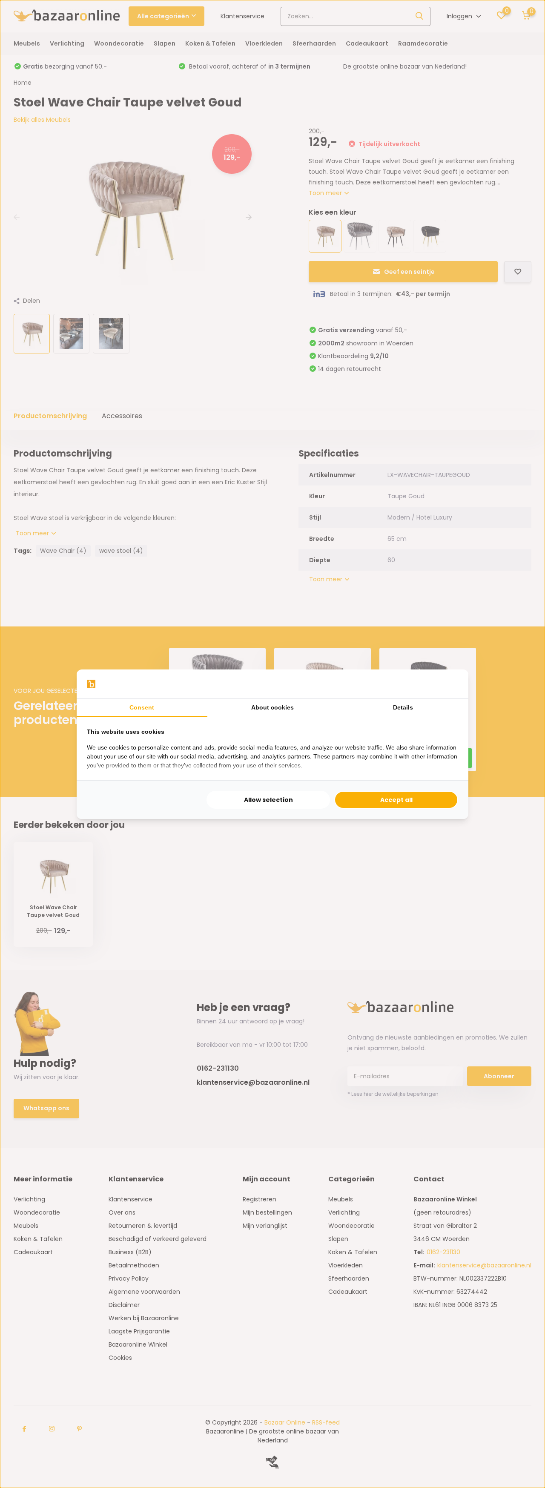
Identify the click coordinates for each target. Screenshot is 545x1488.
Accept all (396, 800)
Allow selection (268, 800)
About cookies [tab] (272, 707)
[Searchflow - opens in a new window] (447, 684)
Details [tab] (403, 707)
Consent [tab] (141, 707)
